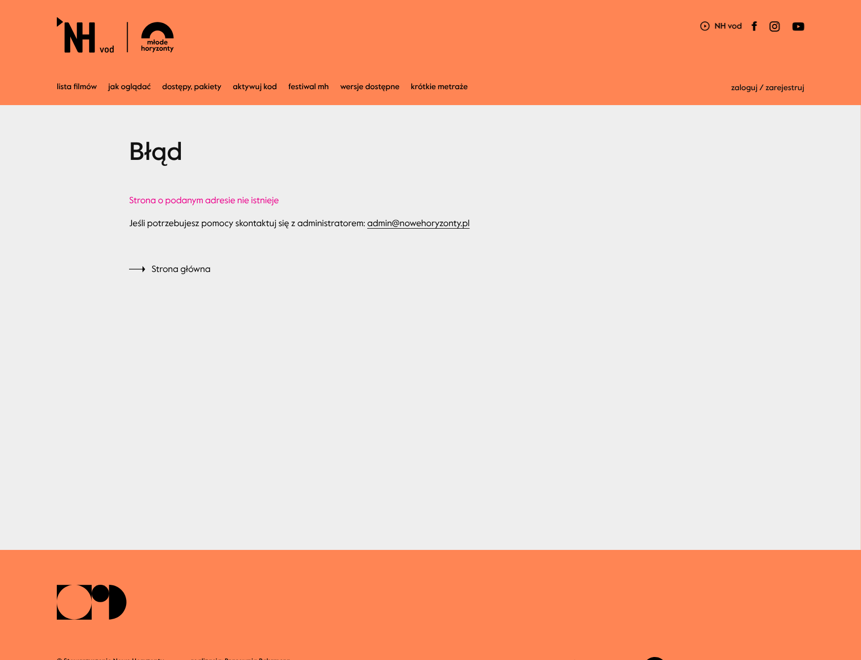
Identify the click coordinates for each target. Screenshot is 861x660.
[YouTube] (797, 32)
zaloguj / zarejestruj (767, 88)
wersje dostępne (370, 87)
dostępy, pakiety (192, 87)
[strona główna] (175, 35)
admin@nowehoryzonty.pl (418, 223)
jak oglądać (129, 87)
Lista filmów (77, 87)
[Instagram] (774, 32)
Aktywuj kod (255, 87)
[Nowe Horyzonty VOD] (720, 27)
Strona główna (180, 269)
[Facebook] (754, 32)
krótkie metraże (439, 87)
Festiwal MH (308, 87)
